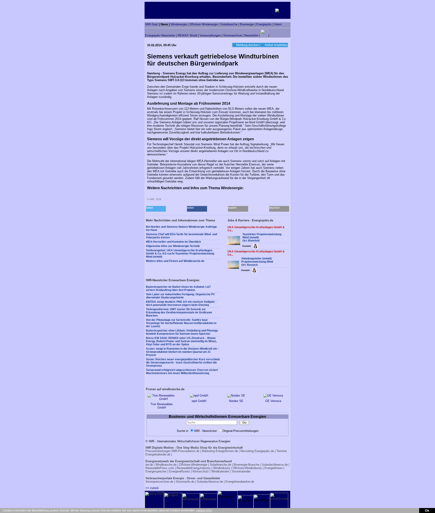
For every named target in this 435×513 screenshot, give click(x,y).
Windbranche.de (165, 464)
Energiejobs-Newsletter (160, 35)
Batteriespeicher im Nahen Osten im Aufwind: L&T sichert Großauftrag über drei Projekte (178, 288)
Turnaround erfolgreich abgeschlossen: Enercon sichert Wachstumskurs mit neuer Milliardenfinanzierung (182, 371)
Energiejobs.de (264, 451)
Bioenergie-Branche (246, 464)
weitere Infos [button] (204, 510)
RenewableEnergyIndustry (193, 468)
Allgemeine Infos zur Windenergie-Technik (173, 246)
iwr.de (149, 464)
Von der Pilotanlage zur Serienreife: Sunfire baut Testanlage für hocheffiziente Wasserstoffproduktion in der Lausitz (181, 323)
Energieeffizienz (179, 471)
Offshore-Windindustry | (248, 468)
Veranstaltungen (210, 35)
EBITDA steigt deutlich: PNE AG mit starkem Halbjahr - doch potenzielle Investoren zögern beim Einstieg (181, 303)
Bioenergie (247, 24)
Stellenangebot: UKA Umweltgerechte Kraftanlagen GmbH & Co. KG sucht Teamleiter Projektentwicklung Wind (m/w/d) (180, 253)
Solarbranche (228, 24)
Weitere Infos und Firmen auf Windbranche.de (175, 261)
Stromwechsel (232, 35)
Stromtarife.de (185, 481)
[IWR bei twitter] (271, 35)
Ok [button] (427, 510)
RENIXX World (187, 35)
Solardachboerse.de (275, 464)
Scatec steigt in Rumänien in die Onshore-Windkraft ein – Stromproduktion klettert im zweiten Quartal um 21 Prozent (182, 352)
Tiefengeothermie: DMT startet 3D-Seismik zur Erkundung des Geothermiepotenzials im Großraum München (179, 312)
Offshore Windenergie (203, 24)
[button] (156, 209)
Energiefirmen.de (227, 451)
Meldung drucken (247, 45)
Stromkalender (241, 471)
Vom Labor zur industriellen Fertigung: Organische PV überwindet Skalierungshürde (180, 296)
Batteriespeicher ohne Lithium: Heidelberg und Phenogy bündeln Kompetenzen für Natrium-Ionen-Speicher (182, 332)
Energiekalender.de (157, 454)
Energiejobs (264, 24)
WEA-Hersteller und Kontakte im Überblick (173, 241)
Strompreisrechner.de (159, 481)
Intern (278, 24)
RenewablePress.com (159, 468)
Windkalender (220, 471)
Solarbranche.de (220, 464)
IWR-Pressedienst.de (185, 451)
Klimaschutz (201, 471)
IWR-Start (151, 24)
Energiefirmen (273, 468)
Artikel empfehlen (276, 45)
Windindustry (221, 468)
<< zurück (152, 488)
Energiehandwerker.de (239, 481)
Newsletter (251, 35)
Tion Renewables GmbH (161, 405)
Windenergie (179, 24)
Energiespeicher (156, 471)
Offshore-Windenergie (193, 464)
